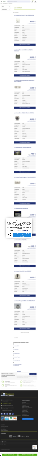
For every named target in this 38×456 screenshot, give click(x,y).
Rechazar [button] (17, 233)
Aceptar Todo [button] (27, 233)
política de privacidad (25, 230)
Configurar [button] (22, 236)
